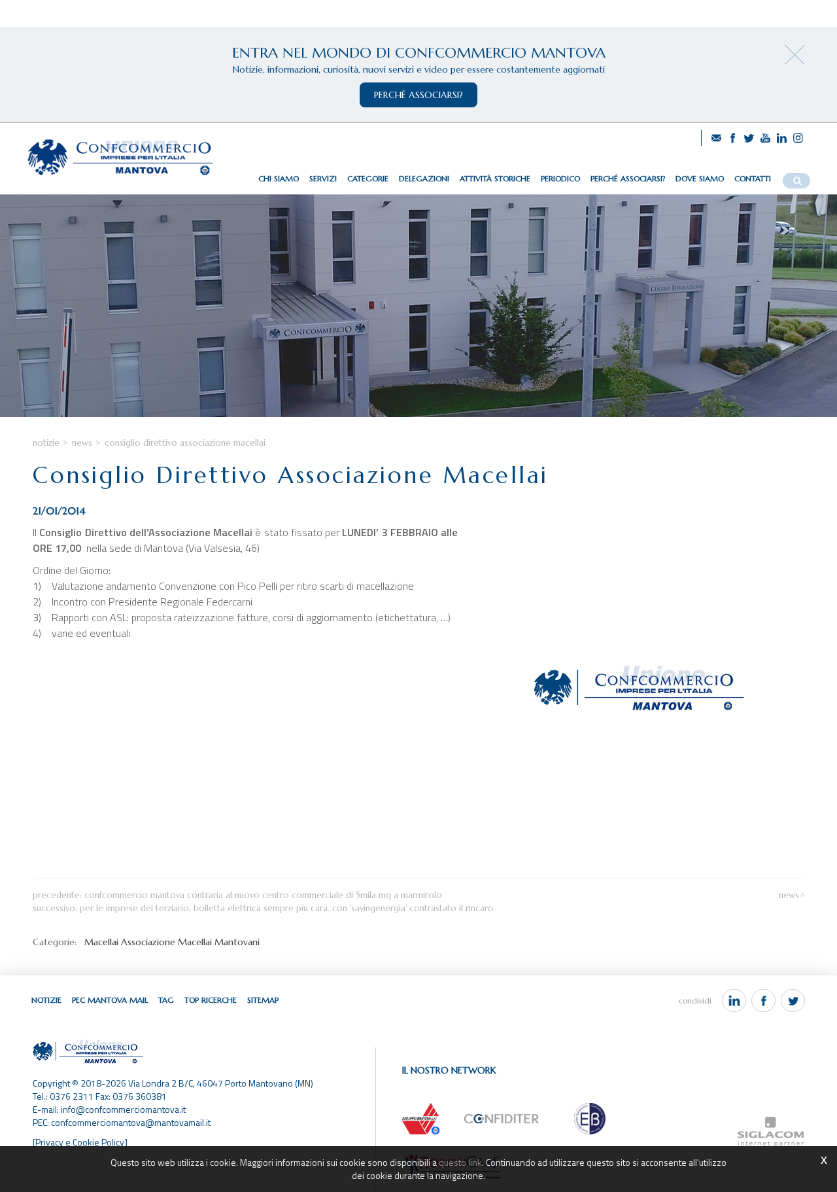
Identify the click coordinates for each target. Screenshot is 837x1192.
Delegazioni (424, 178)
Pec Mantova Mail (110, 1000)
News (82, 442)
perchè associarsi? (418, 95)
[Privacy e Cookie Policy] (80, 1142)
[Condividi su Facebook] (763, 1001)
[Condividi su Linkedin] (734, 1001)
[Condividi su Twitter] (793, 1001)
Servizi (323, 178)
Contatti (752, 178)
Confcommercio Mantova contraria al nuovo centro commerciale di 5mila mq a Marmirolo (263, 895)
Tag (166, 1000)
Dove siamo (699, 178)
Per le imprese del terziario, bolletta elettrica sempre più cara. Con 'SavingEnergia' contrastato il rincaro (287, 908)
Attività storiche (495, 178)
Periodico (560, 178)
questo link (460, 1162)
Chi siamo (278, 178)
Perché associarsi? (627, 178)
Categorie (367, 178)
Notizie (46, 442)
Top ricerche (210, 1000)
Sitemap (263, 1000)
